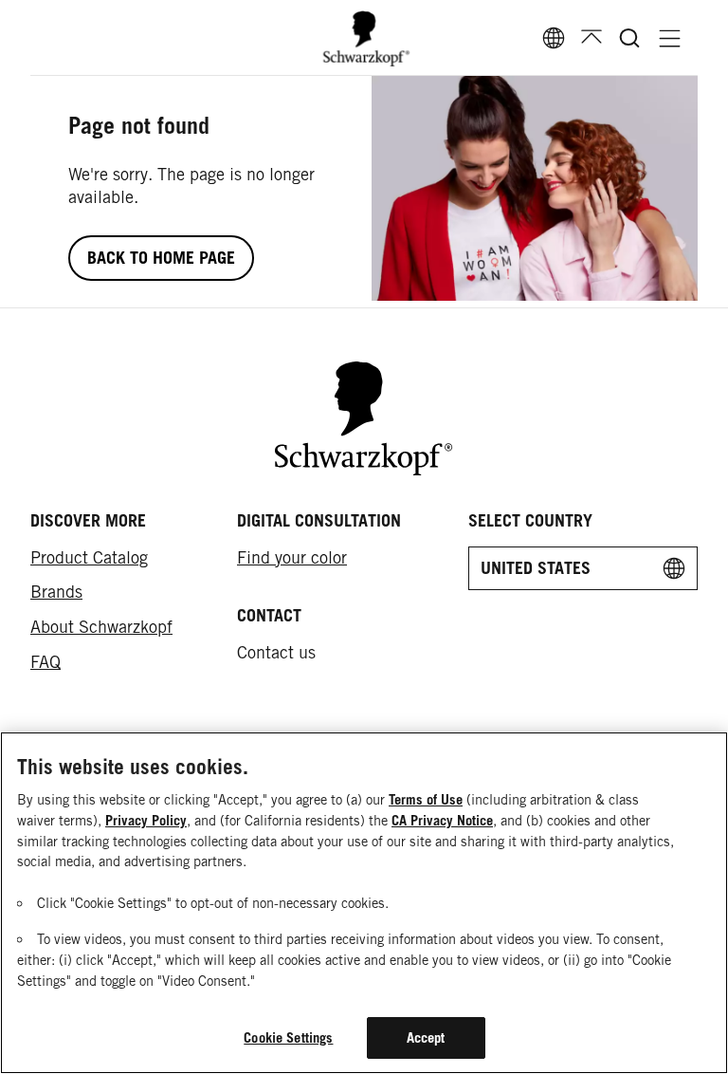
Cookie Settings (288, 1037)
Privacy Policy (146, 820)
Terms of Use (426, 799)
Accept (426, 1037)
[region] (364, 902)
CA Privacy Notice (442, 820)
